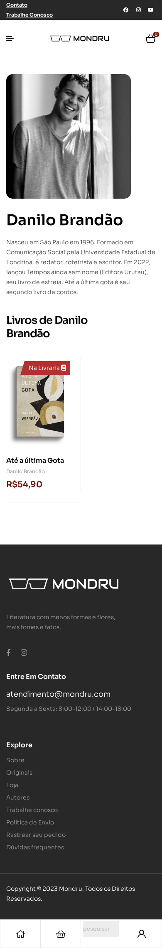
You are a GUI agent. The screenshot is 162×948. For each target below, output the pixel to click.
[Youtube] (151, 10)
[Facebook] (126, 10)
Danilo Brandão (25, 471)
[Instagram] (138, 10)
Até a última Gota (35, 460)
